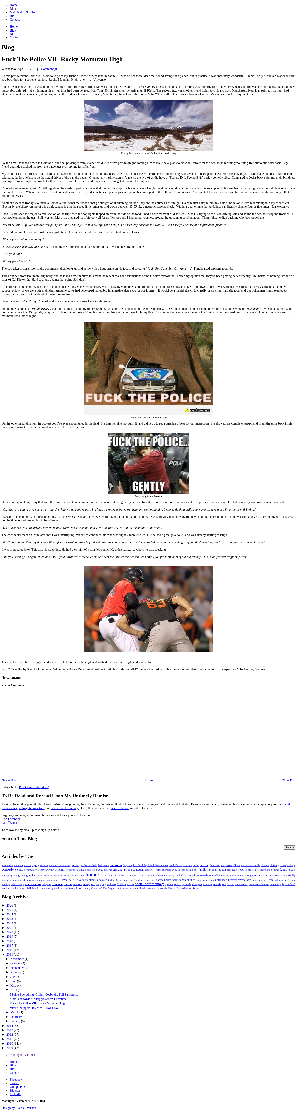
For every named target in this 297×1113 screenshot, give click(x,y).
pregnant (211, 880)
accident (18, 865)
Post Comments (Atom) (34, 787)
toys (66, 888)
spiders (169, 884)
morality (258, 875)
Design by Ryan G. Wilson (19, 1108)
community (30, 869)
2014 (10, 1025)
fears (234, 869)
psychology (244, 879)
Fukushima (273, 869)
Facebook (183, 869)
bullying (204, 865)
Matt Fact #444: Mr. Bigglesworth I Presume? (39, 999)
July (13, 976)
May (13, 985)
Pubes (255, 880)
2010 (10, 1043)
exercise (166, 869)
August (15, 972)
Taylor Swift (289, 884)
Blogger (15, 1090)
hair (34, 875)
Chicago (238, 865)
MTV (25, 880)
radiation (279, 880)
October (15, 963)
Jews (123, 875)
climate (265, 865)
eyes (174, 869)
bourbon (187, 865)
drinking (117, 869)
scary (86, 884)
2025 (10, 910)
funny (283, 869)
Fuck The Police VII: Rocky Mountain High (38, 1003)
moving (17, 880)
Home (14, 5)
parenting (129, 880)
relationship (17, 884)
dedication (91, 869)
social (286, 804)
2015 (10, 954)
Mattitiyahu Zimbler (22, 12)
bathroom (116, 865)
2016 (10, 950)
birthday (143, 865)
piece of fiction (119, 808)
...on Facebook (11, 819)
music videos (54, 880)
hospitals (80, 875)
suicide (217, 884)
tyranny (86, 888)
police (167, 879)
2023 (10, 918)
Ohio (112, 880)
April (14, 990)
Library (170, 875)
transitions (75, 888)
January (15, 1021)
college (291, 865)
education (138, 869)
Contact (15, 19)
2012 (10, 1034)
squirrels (186, 884)
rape (293, 880)
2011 (10, 1039)
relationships (33, 884)
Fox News (260, 869)
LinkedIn (15, 1094)
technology (18, 888)
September (17, 967)
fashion (222, 869)
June (13, 981)
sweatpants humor (259, 884)
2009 (10, 1048)
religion (46, 884)
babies (88, 865)
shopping (101, 884)
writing (193, 888)
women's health (138, 888)
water (125, 888)
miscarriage (246, 875)
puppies (263, 880)
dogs (100, 869)
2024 (10, 914)
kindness (131, 875)
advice (27, 865)
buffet (196, 865)
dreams (108, 869)
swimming (275, 884)
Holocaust (69, 875)
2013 (10, 1030)
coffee (283, 865)
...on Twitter (9, 822)
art (82, 865)
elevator (156, 869)
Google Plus (17, 1087)
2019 (10, 936)
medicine (217, 875)
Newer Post (9, 780)
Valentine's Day (99, 888)
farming (212, 869)
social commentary (149, 884)
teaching (6, 888)
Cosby (41, 869)
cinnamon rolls (251, 865)
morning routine (274, 875)
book (172, 865)
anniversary (64, 865)
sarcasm (77, 884)
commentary (9, 808)
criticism (59, 869)
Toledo (35, 888)
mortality (289, 875)
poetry (159, 879)
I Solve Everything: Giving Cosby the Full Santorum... (44, 994)
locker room (186, 875)
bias (135, 865)
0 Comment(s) (48, 69)
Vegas (111, 888)
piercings (150, 880)
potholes (200, 880)
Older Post (288, 780)
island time (107, 875)
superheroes (241, 884)
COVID (49, 869)
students (207, 884)
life (176, 875)
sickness (111, 884)
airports (44, 865)
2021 (10, 927)
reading (6, 884)
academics (7, 865)
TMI (28, 888)
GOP (15, 875)
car (223, 865)
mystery (66, 879)
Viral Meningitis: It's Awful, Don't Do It (35, 1008)
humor (92, 875)
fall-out (193, 869)
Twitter (14, 1083)
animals (53, 865)
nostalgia (104, 879)
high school (56, 875)
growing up (24, 875)
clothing (274, 865)
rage (287, 880)
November (17, 959)
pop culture (188, 879)
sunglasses (228, 884)
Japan (117, 875)
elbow (148, 869)
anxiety (76, 865)
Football (249, 869)
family (202, 869)
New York (78, 879)
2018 (10, 941)
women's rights (157, 888)
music (42, 880)
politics (176, 879)
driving (127, 869)
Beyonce (127, 865)
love (196, 875)
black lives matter (158, 865)
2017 (10, 945)
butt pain (215, 865)
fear (229, 869)
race (271, 879)
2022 (10, 923)
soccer (130, 884)
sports (177, 884)
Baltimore (103, 865)
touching (58, 888)
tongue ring (46, 888)
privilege (222, 879)
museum (33, 880)
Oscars (119, 880)
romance (57, 884)
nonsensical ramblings (65, 808)
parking (140, 880)
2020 (10, 932)
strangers (197, 884)
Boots (178, 865)
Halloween (43, 875)
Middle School (231, 875)
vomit (118, 888)
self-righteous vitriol (31, 808)
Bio (12, 16)
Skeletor (121, 884)
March (14, 1012)
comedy (8, 869)
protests (232, 879)
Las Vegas (142, 875)
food (241, 869)
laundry (152, 875)
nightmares (91, 879)
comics (19, 869)
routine (68, 884)
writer (184, 888)
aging (35, 865)
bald (94, 865)
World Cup (174, 888)
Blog (13, 8)
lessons (161, 875)
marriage (205, 875)
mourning (7, 880)
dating (80, 869)
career (229, 865)
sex (93, 884)
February (16, 1016)
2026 (10, 905)
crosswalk (70, 869)
